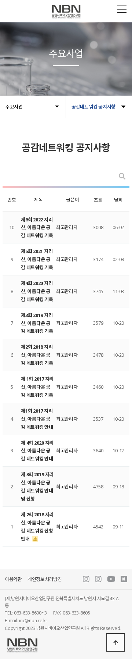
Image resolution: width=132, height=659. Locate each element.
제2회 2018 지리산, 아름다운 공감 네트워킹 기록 (37, 354)
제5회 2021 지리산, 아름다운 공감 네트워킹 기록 (37, 259)
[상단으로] (115, 642)
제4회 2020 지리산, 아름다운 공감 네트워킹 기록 (37, 291)
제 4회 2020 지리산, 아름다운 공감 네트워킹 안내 (37, 450)
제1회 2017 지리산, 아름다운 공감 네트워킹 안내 (37, 418)
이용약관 (13, 579)
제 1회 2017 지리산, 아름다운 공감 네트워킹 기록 (37, 386)
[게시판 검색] (122, 176)
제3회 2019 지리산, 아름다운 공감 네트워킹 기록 (37, 323)
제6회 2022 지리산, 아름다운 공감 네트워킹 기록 (37, 227)
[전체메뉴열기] (121, 9)
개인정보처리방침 (44, 579)
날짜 (118, 200)
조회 (98, 200)
